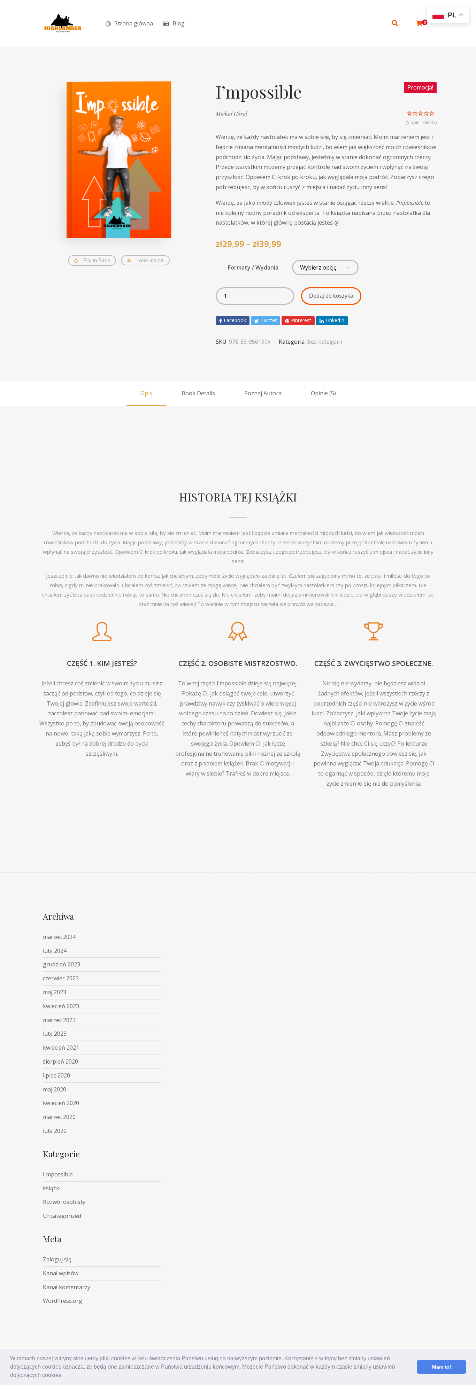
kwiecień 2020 (61, 1103)
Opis (146, 393)
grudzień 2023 (61, 964)
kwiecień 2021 (61, 1047)
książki (52, 1188)
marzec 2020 (59, 1117)
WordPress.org (62, 1301)
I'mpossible (58, 1174)
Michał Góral (231, 113)
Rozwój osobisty (64, 1202)
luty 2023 (55, 1033)
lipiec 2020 (56, 1075)
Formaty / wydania (253, 267)
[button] (65, 1376)
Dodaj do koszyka (331, 296)
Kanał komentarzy (66, 1287)
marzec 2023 (59, 1020)
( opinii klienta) (421, 122)
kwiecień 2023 (61, 1006)
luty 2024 (55, 951)
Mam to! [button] (441, 1367)
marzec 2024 (59, 937)
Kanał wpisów (60, 1273)
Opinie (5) (323, 393)
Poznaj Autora (263, 393)
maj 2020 (54, 1089)
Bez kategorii (324, 341)
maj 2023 (54, 992)
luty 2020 (55, 1131)
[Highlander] (63, 23)
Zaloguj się (57, 1259)
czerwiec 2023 (61, 978)
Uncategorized (62, 1216)
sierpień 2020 (60, 1061)
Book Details (198, 393)
